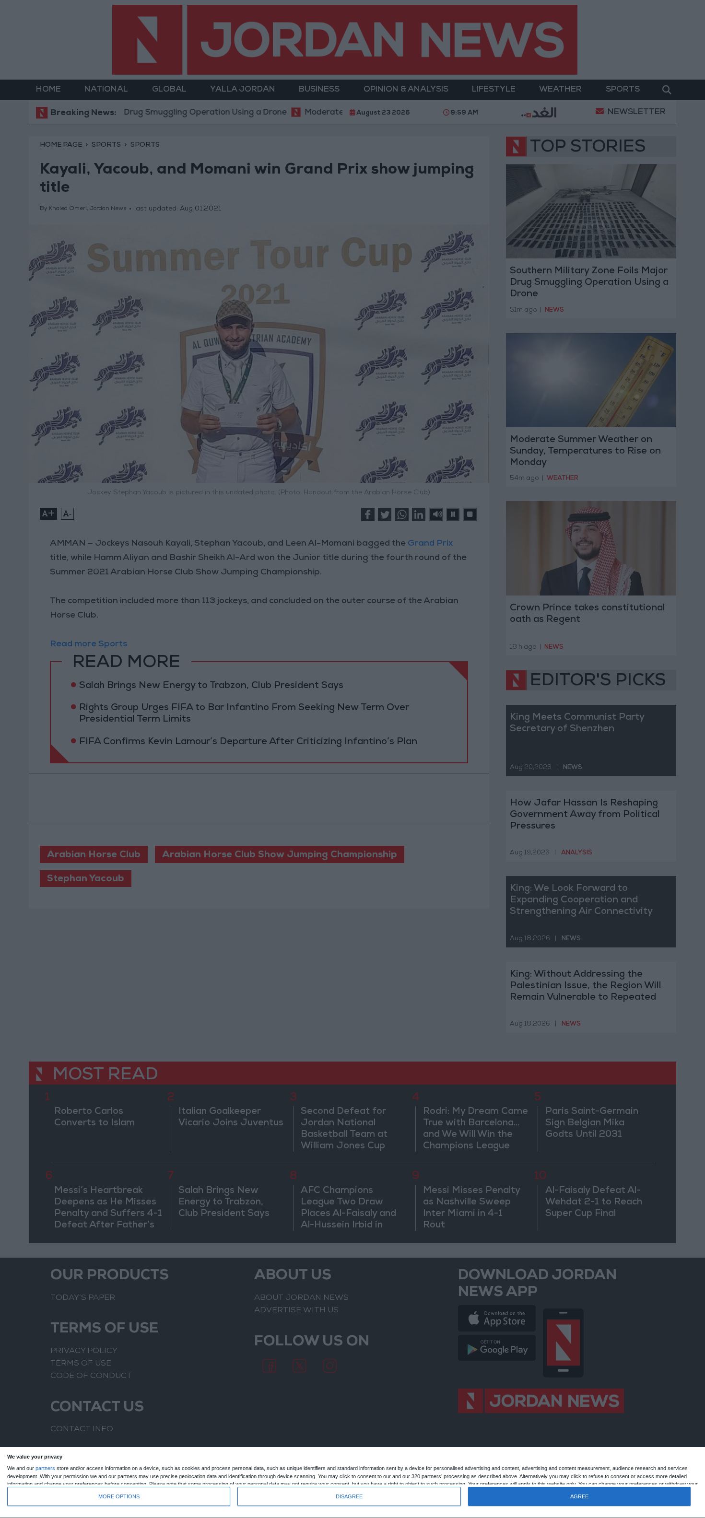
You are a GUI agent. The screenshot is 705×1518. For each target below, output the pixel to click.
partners (45, 1468)
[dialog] (352, 1483)
